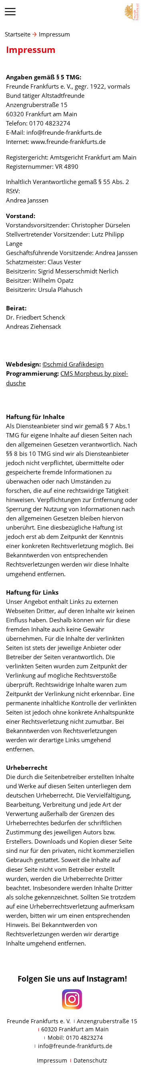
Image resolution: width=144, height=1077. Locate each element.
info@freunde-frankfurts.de (75, 1046)
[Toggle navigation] (10, 11)
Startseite (17, 34)
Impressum (54, 34)
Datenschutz (90, 1060)
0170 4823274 (84, 1037)
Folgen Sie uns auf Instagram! (72, 978)
